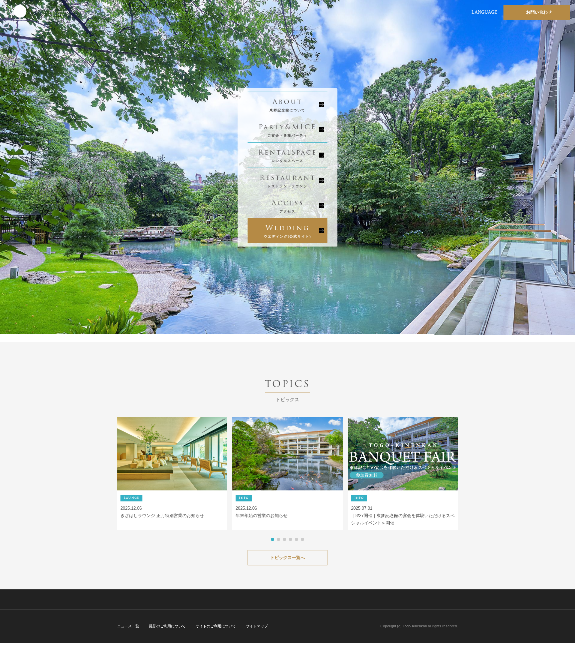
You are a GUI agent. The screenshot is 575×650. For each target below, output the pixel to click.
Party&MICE (287, 129)
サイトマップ (257, 626)
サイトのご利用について (216, 626)
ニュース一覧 (128, 626)
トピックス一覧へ (287, 557)
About (287, 104)
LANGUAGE (484, 12)
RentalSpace (287, 155)
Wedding (287, 230)
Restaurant (288, 180)
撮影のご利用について (167, 626)
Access (288, 205)
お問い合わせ (539, 12)
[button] (272, 539)
